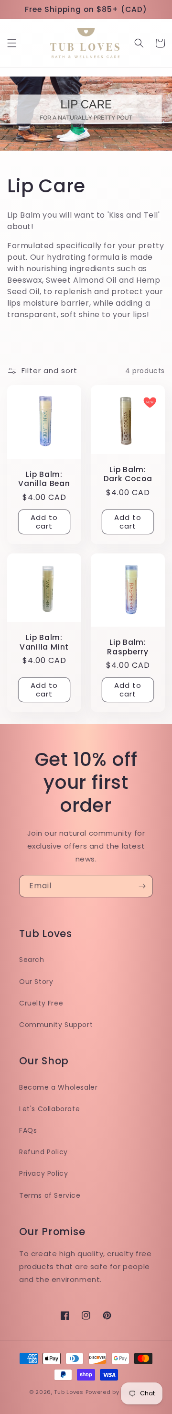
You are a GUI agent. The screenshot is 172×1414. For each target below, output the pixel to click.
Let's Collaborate (49, 1109)
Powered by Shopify (114, 1392)
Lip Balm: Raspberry (128, 647)
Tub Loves (68, 1392)
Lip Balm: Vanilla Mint (44, 642)
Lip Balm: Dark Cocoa (128, 474)
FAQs (28, 1130)
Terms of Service (50, 1195)
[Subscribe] (141, 886)
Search (31, 959)
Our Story (36, 981)
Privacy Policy (43, 1173)
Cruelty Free (41, 1003)
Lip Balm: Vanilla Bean (44, 479)
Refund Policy (43, 1152)
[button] (11, 43)
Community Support (56, 1024)
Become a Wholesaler (58, 1087)
